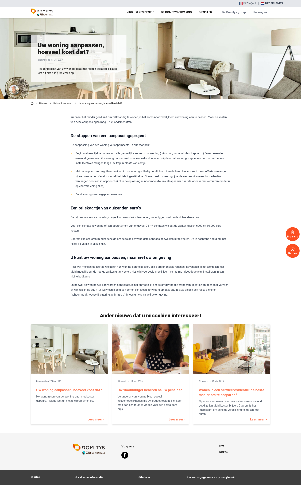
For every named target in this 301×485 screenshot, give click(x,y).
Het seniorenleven (62, 103)
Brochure (292, 236)
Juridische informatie (89, 477)
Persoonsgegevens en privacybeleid (211, 477)
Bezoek (292, 253)
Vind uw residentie (140, 12)
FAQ (221, 445)
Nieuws (43, 103)
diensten (205, 12)
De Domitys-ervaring (176, 12)
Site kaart (144, 477)
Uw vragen (260, 12)
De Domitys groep (234, 12)
